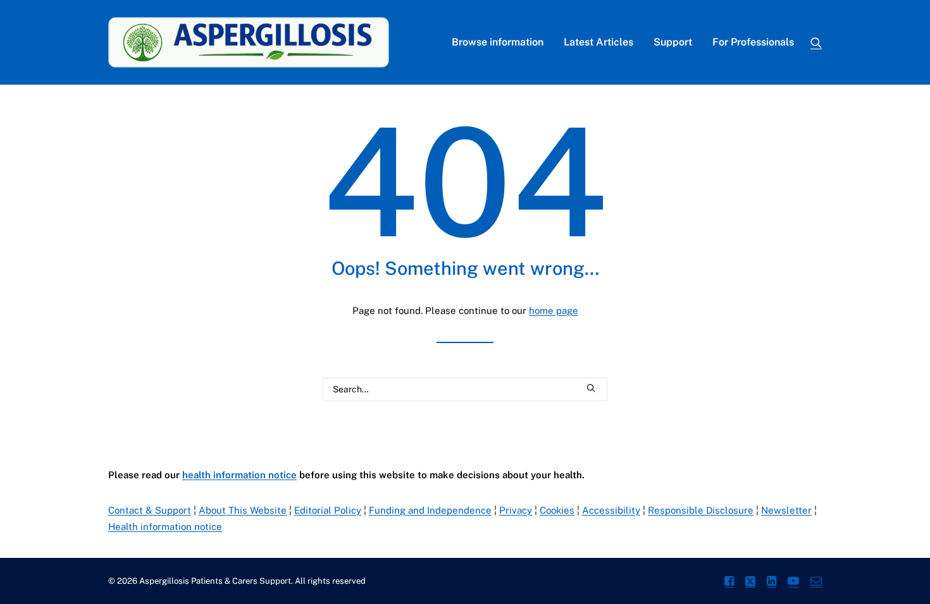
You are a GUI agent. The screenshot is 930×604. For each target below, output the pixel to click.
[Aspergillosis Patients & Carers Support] (248, 42)
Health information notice (165, 526)
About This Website (243, 510)
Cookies (557, 510)
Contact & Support (149, 510)
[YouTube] (793, 583)
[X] (750, 583)
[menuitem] (497, 42)
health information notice (239, 474)
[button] (816, 42)
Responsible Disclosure (700, 510)
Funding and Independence (430, 510)
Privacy (515, 510)
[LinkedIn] (771, 583)
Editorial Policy (327, 510)
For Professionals (753, 42)
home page (553, 310)
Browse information (497, 42)
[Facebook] (729, 583)
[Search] (465, 389)
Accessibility (611, 510)
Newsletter (786, 510)
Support (673, 42)
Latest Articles (598, 42)
